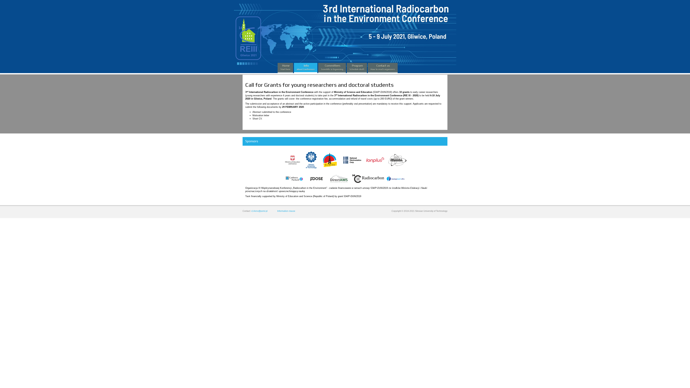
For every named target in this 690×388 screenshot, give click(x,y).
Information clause (286, 211)
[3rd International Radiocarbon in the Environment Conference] (257, 18)
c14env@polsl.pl (259, 211)
